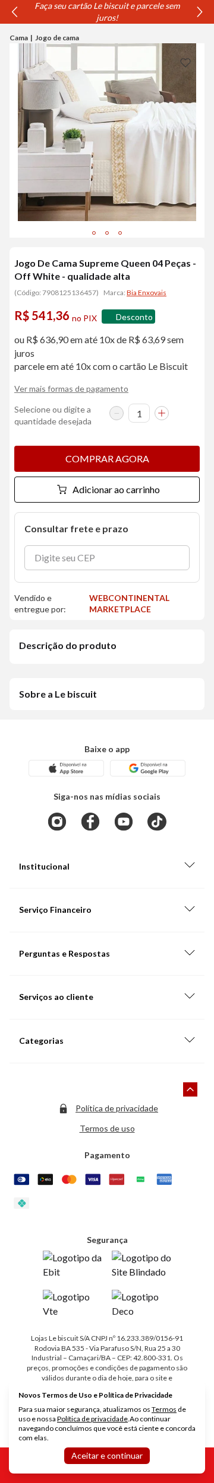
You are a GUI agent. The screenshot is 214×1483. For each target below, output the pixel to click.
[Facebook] (90, 821)
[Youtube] (123, 821)
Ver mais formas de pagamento (71, 388)
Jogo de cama (57, 37)
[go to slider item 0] (94, 233)
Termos (164, 1409)
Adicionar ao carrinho (116, 489)
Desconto (134, 317)
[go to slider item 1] (107, 233)
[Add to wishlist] (185, 62)
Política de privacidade (116, 1108)
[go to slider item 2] (120, 233)
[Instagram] (57, 821)
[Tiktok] (157, 821)
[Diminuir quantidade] (116, 413)
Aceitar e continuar (107, 1455)
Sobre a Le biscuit (58, 693)
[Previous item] (14, 12)
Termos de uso (107, 1128)
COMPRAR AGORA (107, 458)
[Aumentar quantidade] (162, 413)
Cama (19, 37)
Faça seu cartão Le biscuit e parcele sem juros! (107, 12)
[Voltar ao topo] (190, 1089)
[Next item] (200, 12)
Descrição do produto (68, 645)
